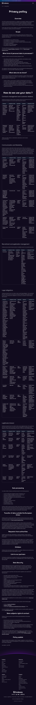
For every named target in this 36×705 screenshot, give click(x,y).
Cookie (18, 696)
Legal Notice (9, 696)
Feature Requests (21, 665)
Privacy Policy (14, 696)
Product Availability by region (23, 663)
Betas (3, 662)
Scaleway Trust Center (7, 605)
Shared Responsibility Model (23, 683)
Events (20, 677)
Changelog (20, 662)
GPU (2, 668)
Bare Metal (3, 663)
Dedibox (3, 664)
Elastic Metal (4, 665)
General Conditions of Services (13, 49)
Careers (20, 685)
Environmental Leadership (23, 679)
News (19, 684)
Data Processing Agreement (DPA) (17, 520)
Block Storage (4, 671)
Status (3, 678)
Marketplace (21, 678)
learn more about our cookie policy (5, 196)
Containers (3, 669)
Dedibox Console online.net (6, 679)
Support (3, 680)
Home (3, 6)
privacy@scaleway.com (22, 631)
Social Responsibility (22, 680)
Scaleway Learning (22, 686)
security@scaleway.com (9, 610)
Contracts (5, 696)
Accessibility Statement (28, 696)
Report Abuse (4, 677)
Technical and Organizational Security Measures (17, 606)
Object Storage (4, 670)
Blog (19, 664)
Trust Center (22, 696)
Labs (19, 689)
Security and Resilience (11, 604)
